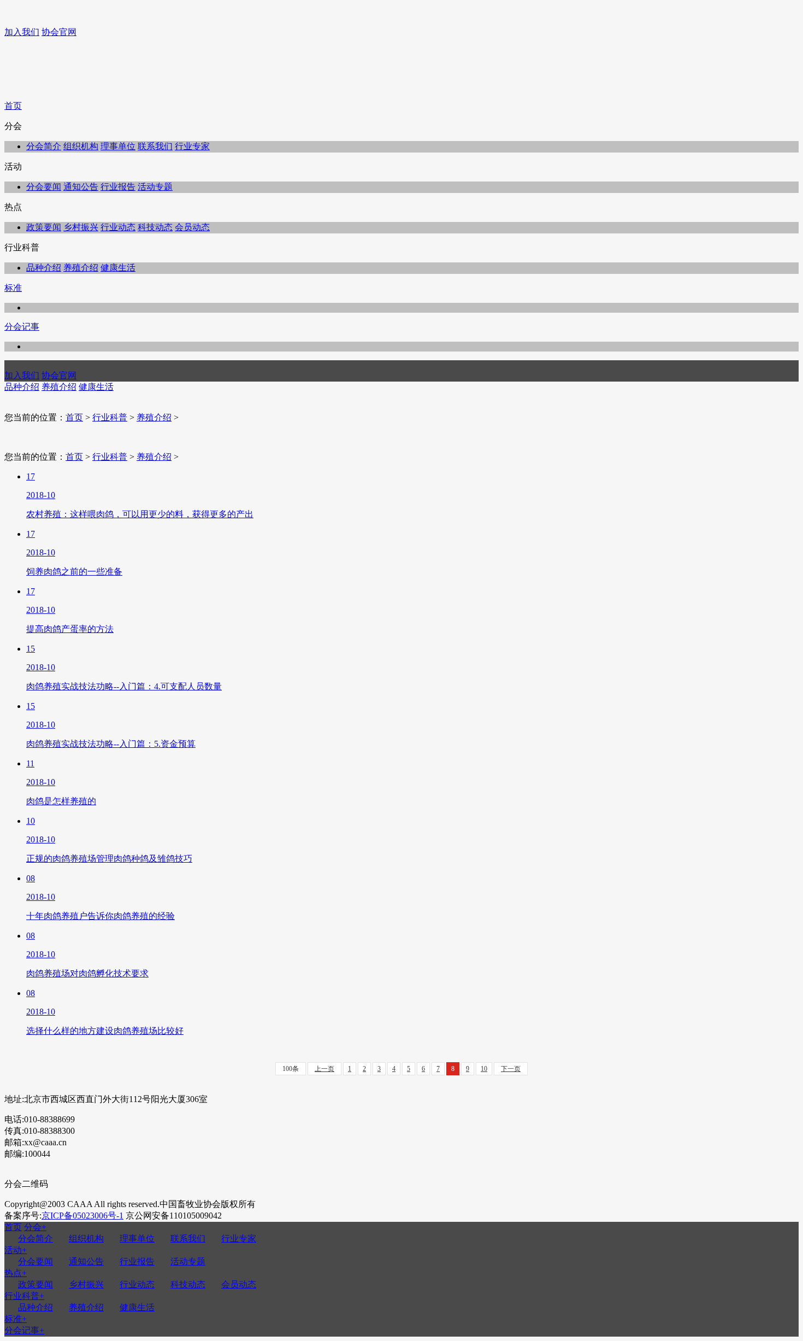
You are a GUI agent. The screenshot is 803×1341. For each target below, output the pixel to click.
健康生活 (118, 267)
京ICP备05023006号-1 (82, 1215)
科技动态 (155, 227)
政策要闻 (43, 227)
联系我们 (155, 146)
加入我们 (21, 32)
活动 (15, 1250)
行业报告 (118, 186)
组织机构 (80, 146)
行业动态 (118, 227)
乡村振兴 (80, 227)
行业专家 (192, 146)
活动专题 (155, 186)
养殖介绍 (80, 267)
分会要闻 (43, 186)
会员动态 (192, 227)
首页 (13, 105)
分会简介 (43, 146)
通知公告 (80, 186)
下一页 (511, 1069)
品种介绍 (43, 267)
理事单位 (118, 146)
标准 (13, 287)
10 (484, 1069)
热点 (15, 1273)
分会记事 (21, 326)
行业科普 (109, 417)
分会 (35, 1227)
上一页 (324, 1069)
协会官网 (59, 32)
